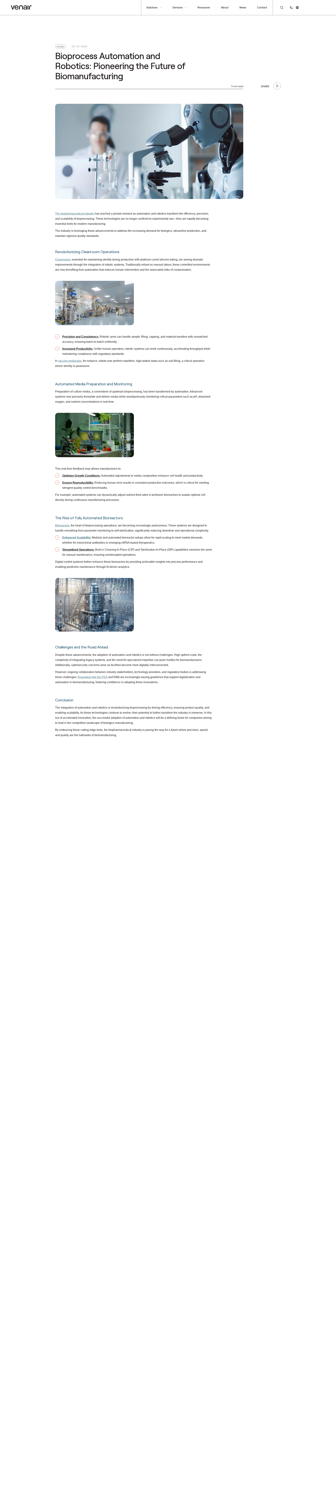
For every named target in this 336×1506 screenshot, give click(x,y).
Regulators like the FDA (92, 677)
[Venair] (21, 7)
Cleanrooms (62, 259)
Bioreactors (62, 525)
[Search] (280, 7)
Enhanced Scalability (76, 537)
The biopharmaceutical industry (74, 213)
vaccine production (70, 360)
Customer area (314, 7)
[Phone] (291, 7)
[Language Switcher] (297, 7)
